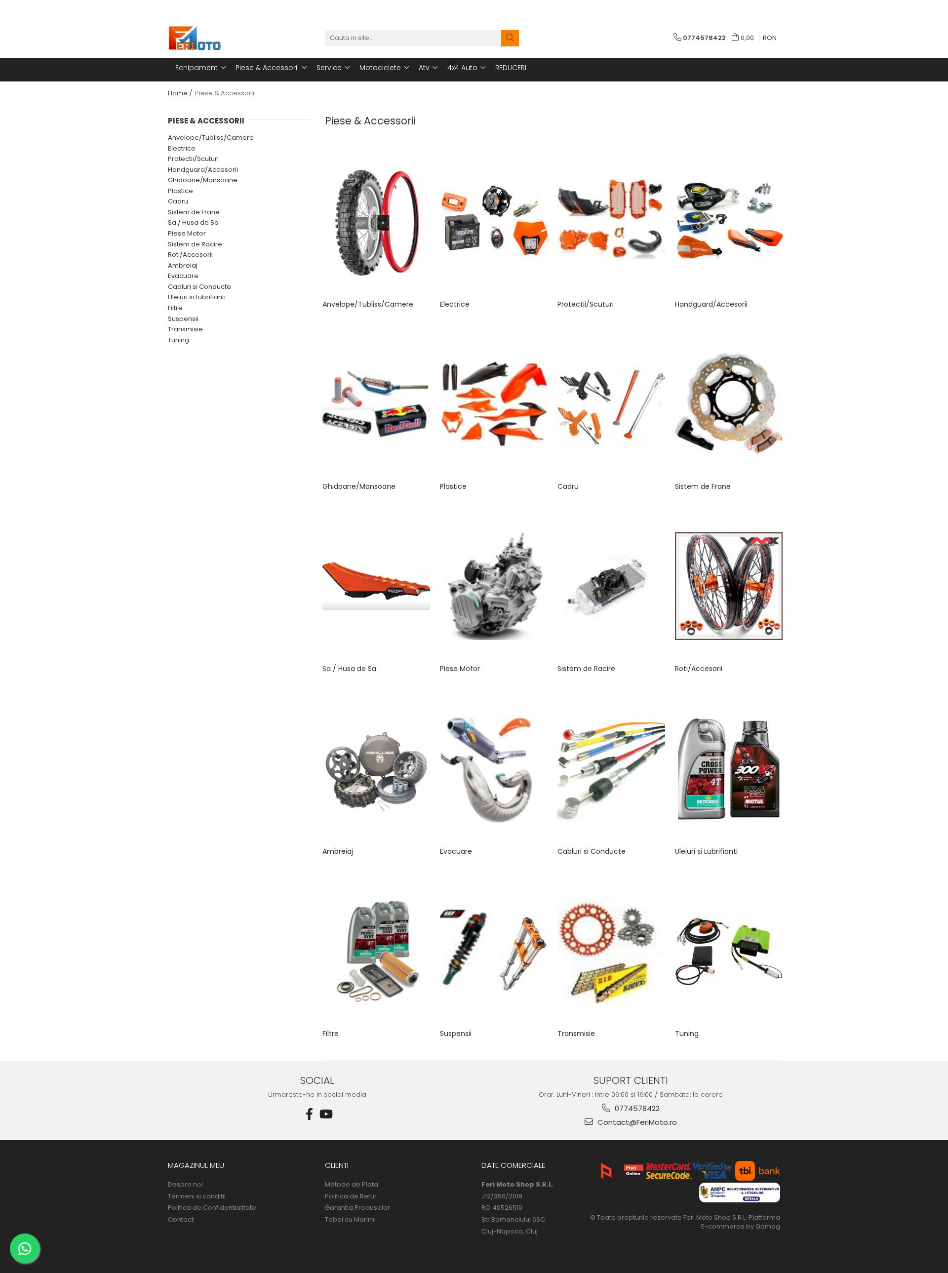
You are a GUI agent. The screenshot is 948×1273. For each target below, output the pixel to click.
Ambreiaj (183, 265)
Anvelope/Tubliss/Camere (211, 137)
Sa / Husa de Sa (193, 222)
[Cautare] (510, 38)
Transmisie (185, 329)
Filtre (175, 308)
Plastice (180, 191)
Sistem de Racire (195, 244)
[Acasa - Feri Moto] (217, 38)
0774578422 (636, 1108)
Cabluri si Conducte (199, 286)
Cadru (178, 201)
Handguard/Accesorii (203, 169)
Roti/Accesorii (190, 254)
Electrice (182, 148)
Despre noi (185, 1184)
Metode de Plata (351, 1184)
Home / (181, 93)
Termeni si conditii (197, 1196)
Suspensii (183, 318)
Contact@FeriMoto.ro (636, 1122)
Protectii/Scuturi (193, 158)
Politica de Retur (351, 1196)
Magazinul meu (196, 1165)
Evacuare (183, 275)
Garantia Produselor (357, 1207)
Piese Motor (187, 233)
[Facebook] (310, 1114)
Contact (181, 1219)
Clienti (337, 1165)
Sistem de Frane (194, 212)
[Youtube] (325, 1114)
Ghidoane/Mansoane (202, 180)
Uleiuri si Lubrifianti (197, 297)
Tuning (178, 340)
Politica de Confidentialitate (212, 1207)
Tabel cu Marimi (350, 1219)
